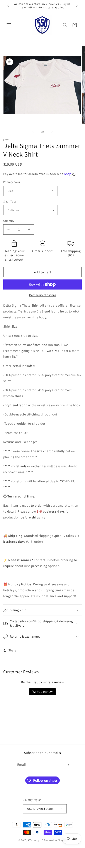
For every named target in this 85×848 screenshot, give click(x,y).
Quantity (8, 221)
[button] (9, 25)
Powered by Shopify (55, 840)
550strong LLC (35, 840)
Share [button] (12, 650)
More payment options (42, 295)
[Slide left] (33, 132)
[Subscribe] (67, 765)
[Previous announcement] (8, 5)
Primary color (11, 182)
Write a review (42, 691)
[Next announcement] (77, 5)
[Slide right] (52, 132)
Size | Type (9, 201)
